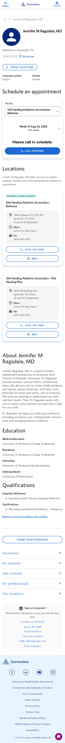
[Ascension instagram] (53, 672)
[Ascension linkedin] (26, 672)
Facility (9, 103)
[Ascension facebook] (12, 672)
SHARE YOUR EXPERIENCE (32, 539)
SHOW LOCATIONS (22, 67)
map (34, 258)
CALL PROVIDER (34, 150)
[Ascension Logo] (32, 662)
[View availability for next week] (59, 128)
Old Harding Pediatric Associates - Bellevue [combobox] (29, 111)
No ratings (28, 56)
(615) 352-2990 (34, 249)
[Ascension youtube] (39, 672)
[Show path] (5, 19)
